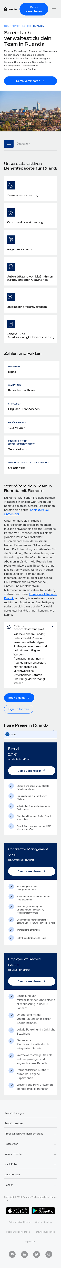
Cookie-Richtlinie (44, 1222)
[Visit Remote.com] (10, 9)
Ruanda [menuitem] (38, 26)
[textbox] (31, 734)
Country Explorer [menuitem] (17, 26)
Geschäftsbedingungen (18, 1232)
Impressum (30, 1241)
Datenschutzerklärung (19, 1222)
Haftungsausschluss (45, 1232)
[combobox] (31, 734)
